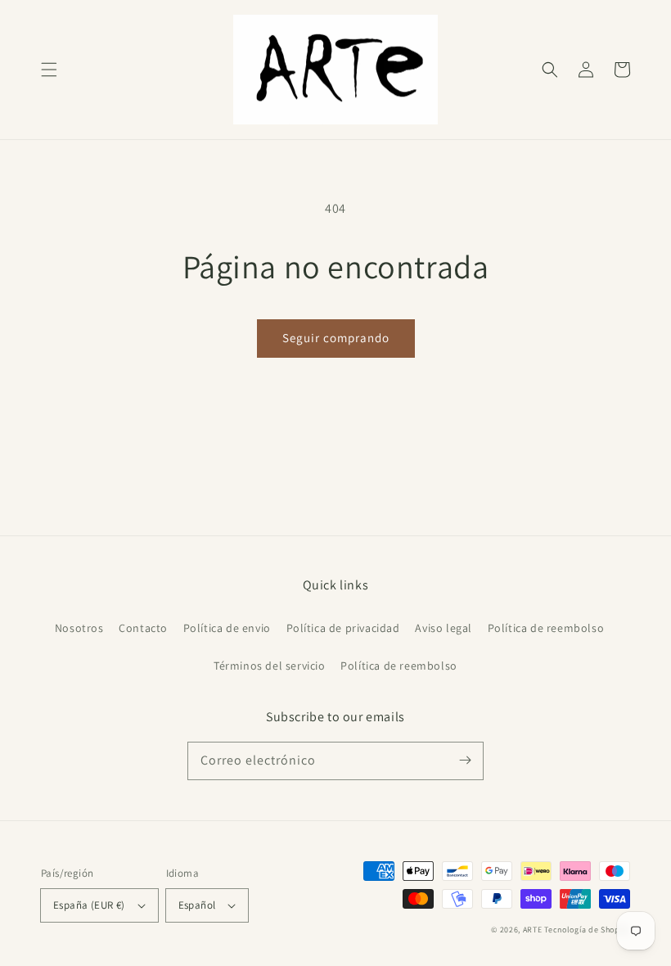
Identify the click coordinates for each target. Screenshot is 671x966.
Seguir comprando (336, 337)
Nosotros (79, 628)
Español (197, 905)
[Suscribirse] (465, 761)
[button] (49, 70)
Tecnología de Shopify (587, 929)
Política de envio (227, 628)
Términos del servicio (270, 665)
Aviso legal (443, 628)
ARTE (534, 929)
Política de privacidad (343, 628)
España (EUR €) (89, 905)
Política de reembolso (546, 628)
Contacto (143, 628)
